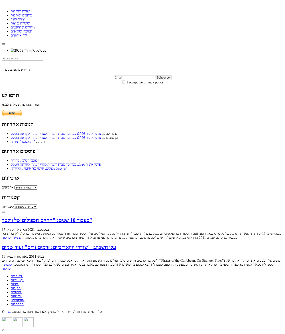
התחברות (17, 304)
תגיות (15, 284)
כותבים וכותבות (21, 15)
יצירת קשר (18, 19)
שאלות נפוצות (20, 23)
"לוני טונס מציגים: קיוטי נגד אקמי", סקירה (39, 168)
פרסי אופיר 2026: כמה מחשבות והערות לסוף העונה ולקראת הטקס (56, 134)
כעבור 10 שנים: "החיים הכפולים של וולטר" (47, 220)
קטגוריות (8, 206)
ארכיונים (8, 187)
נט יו (8, 312)
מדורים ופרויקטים (23, 27)
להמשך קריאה (11, 237)
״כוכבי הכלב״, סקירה (25, 160)
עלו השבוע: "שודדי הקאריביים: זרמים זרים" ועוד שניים (59, 247)
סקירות (16, 288)
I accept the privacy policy (145, 82)
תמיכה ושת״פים (21, 31)
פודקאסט (17, 300)
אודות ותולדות (20, 11)
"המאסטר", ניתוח (23, 142)
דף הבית (17, 276)
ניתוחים (16, 292)
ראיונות (16, 296)
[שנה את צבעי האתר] (3, 212)
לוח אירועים (19, 35)
